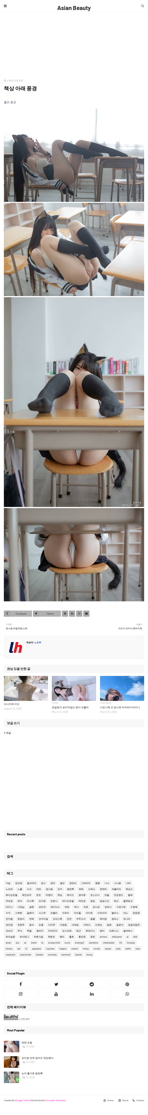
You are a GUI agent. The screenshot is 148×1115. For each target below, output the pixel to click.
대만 (38, 889)
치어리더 (52, 930)
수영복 (133, 906)
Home (110, 1100)
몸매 (130, 895)
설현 (31, 906)
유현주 (21, 924)
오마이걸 (43, 918)
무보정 (9, 900)
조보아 (9, 930)
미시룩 (30, 900)
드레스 (91, 889)
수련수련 (121, 906)
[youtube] (56, 993)
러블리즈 (116, 889)
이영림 (63, 924)
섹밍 (67, 906)
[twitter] (56, 984)
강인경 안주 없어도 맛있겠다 (37, 1057)
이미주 (51, 924)
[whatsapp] (127, 993)
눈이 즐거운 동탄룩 (32, 1073)
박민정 (82, 900)
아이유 (89, 912)
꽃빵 (97, 883)
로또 (38, 895)
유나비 (126, 918)
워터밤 (103, 918)
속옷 (85, 906)
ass (17, 942)
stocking (52, 954)
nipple (108, 948)
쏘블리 (53, 912)
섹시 (76, 906)
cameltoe (93, 942)
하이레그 (24, 936)
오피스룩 (57, 918)
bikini (34, 942)
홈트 (71, 936)
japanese (36, 948)
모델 (106, 895)
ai (127, 936)
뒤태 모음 (27, 1042)
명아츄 (82, 895)
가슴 (8, 883)
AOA (135, 936)
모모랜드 (118, 895)
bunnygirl (79, 942)
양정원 (136, 912)
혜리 (62, 936)
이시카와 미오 (11, 704)
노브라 (9, 889)
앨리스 (115, 912)
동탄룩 (70, 889)
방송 (92, 900)
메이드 (70, 895)
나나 (107, 883)
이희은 (98, 924)
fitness (9, 948)
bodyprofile (54, 942)
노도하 (37, 642)
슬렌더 (30, 912)
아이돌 (77, 912)
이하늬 (86, 924)
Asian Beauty (74, 7)
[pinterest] (127, 984)
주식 (20, 930)
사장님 (21, 906)
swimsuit (65, 954)
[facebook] (21, 984)
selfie (128, 948)
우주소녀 (81, 918)
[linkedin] (92, 993)
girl (18, 948)
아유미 (65, 912)
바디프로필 (68, 900)
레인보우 (26, 895)
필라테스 (128, 930)
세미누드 (55, 906)
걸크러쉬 (31, 883)
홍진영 (82, 936)
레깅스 (129, 889)
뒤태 (81, 889)
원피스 (115, 918)
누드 (29, 889)
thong (89, 954)
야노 (125, 912)
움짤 (92, 918)
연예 (31, 918)
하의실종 (10, 936)
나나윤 (117, 883)
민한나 (53, 900)
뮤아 (20, 900)
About (125, 1100)
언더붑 (9, 918)
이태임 (75, 924)
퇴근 (78, 930)
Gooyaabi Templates (55, 1100)
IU (26, 948)
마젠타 (49, 895)
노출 (20, 889)
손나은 (96, 906)
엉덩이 (21, 918)
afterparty (117, 936)
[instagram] (21, 993)
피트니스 (114, 930)
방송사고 (104, 900)
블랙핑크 (128, 900)
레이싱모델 (11, 895)
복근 (116, 900)
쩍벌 (29, 930)
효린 (92, 936)
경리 (52, 883)
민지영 (42, 900)
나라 (128, 883)
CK (120, 942)
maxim (74, 948)
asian (8, 942)
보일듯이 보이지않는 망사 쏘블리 (70, 707)
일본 (109, 924)
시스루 (42, 912)
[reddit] (92, 984)
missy (86, 948)
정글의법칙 (134, 924)
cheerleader (108, 942)
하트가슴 (38, 936)
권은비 (72, 883)
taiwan (78, 954)
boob (67, 942)
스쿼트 (18, 912)
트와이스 (90, 930)
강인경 (18, 883)
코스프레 (66, 930)
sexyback (10, 954)
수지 (8, 912)
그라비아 (85, 883)
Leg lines (50, 948)
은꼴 (41, 924)
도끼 (60, 889)
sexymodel (25, 954)
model (97, 948)
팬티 (102, 930)
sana (118, 948)
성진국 (42, 906)
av (25, 942)
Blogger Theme (22, 1100)
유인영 (9, 924)
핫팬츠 (51, 936)
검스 (43, 883)
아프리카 (102, 912)
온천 (69, 918)
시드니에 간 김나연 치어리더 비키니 (120, 707)
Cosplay (131, 942)
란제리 (103, 889)
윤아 (31, 924)
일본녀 (119, 924)
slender (39, 954)
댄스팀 (49, 889)
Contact (140, 1100)
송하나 (108, 906)
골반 (62, 883)
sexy (137, 948)
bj (42, 942)
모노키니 (95, 895)
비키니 (9, 906)
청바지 (39, 930)
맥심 (59, 895)
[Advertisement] (74, 40)
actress (103, 936)
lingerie (62, 948)
